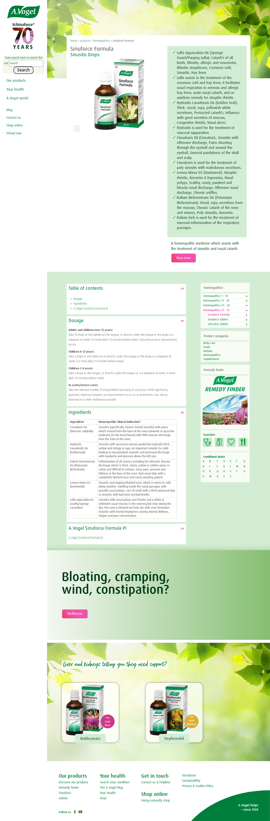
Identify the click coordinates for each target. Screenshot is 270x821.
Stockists (65, 793)
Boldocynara (90, 739)
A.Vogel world (17, 98)
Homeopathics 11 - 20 (216, 300)
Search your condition (114, 782)
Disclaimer (189, 775)
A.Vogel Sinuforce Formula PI (90, 308)
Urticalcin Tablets (218, 324)
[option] (118, 94)
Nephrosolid (174, 739)
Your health (15, 89)
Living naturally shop (155, 800)
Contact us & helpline (155, 782)
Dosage (77, 298)
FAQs (103, 798)
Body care (209, 343)
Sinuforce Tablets (218, 319)
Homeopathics (212, 355)
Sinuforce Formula (219, 314)
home (73, 40)
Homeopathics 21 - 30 (216, 305)
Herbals (208, 351)
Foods (206, 347)
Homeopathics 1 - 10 (215, 296)
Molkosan (74, 614)
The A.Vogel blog (111, 787)
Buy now (184, 258)
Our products (16, 81)
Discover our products (73, 782)
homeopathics (101, 40)
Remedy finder (69, 787)
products (85, 40)
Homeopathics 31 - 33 (216, 310)
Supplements (211, 359)
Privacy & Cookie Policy (197, 786)
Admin (63, 798)
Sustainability (191, 780)
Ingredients (80, 303)
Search (23, 70)
